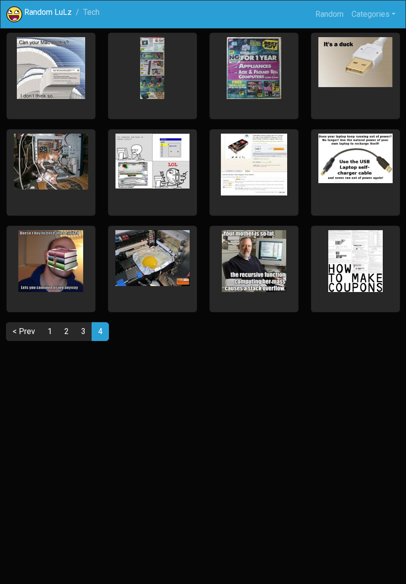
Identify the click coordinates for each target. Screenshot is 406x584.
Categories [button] (371, 14)
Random (329, 14)
